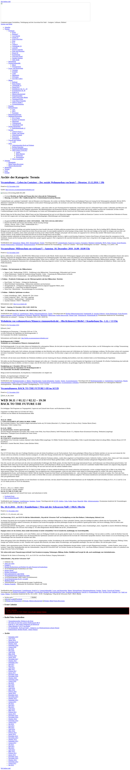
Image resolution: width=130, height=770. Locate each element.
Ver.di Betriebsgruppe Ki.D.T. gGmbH (16, 579)
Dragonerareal (16, 66)
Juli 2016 (11, 683)
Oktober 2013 (12, 739)
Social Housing (121, 243)
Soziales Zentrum (17, 58)
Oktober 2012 (12, 760)
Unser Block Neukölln (19, 101)
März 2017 (11, 669)
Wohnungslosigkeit (29, 244)
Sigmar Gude (73, 315)
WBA (10, 143)
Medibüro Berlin (10, 580)
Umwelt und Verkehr (14, 140)
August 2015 (12, 702)
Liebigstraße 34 (17, 46)
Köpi (13, 41)
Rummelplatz (16, 54)
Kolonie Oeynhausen (18, 119)
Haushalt (46, 592)
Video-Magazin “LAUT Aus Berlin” (19, 626)
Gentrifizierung (24, 313)
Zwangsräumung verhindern (70, 382)
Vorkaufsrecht (82, 315)
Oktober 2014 (12, 719)
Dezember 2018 (13, 642)
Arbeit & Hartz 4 (17, 131)
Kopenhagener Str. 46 (18, 90)
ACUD (56, 501)
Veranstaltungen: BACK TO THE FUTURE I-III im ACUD (30, 388)
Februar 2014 (12, 732)
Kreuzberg (84, 243)
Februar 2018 (12, 655)
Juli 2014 (11, 724)
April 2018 (11, 652)
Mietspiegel (44, 315)
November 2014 (13, 717)
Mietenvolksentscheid (18, 94)
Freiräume (11, 31)
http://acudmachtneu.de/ (12, 498)
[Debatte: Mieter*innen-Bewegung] (54, 601)
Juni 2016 (11, 685)
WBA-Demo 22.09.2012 (19, 150)
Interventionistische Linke (57, 592)
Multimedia (8, 167)
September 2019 (13, 637)
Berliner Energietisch (11, 572)
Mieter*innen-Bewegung (15, 164)
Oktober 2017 (12, 661)
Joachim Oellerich (99, 313)
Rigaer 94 (15, 53)
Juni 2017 (11, 664)
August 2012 (12, 763)
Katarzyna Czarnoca (74, 243)
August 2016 (12, 681)
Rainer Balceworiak (62, 315)
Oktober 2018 (12, 644)
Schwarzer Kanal (17, 56)
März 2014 (11, 731)
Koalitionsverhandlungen (73, 592)
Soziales (10, 130)
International (12, 61)
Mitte (85, 501)
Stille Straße (15, 60)
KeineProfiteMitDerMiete (20, 149)
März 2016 (11, 690)
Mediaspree (15, 75)
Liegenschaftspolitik (14, 63)
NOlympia (15, 77)
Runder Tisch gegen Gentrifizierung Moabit (24, 382)
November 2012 (13, 758)
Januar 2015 (12, 714)
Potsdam (11, 106)
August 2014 (12, 722)
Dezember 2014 (13, 715)
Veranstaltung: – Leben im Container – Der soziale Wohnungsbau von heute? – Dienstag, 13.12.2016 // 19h (52, 182)
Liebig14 (15, 44)
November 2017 (13, 659)
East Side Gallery (17, 78)
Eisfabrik (15, 72)
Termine (7, 169)
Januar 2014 (12, 734)
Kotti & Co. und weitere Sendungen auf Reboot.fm (23, 624)
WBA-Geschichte (17, 159)
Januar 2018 (12, 657)
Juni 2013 (11, 746)
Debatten (7, 160)
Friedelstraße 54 (88, 313)
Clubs (66, 501)
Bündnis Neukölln (10, 584)
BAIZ (14, 32)
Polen (109, 243)
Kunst (75, 501)
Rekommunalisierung (14, 114)
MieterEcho (36, 315)
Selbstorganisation (93, 501)
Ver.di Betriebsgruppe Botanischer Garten (17, 575)
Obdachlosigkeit (17, 135)
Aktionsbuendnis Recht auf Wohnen (23, 145)
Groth (14, 73)
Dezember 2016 (13, 674)
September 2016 (13, 679)
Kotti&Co (8, 565)
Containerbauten (62, 243)
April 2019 (11, 638)
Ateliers (61, 501)
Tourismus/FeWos (17, 99)
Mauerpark (15, 121)
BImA (14, 65)
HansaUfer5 (16, 87)
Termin (42, 243)
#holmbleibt (12, 162)
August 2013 (12, 743)
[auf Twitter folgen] (12, 599)
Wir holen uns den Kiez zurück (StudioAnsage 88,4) (24, 623)
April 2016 (11, 688)
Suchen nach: (9, 597)
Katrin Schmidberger (18, 315)
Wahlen (7, 594)
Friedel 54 (15, 37)
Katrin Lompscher (6, 315)
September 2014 (13, 720)
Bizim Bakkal (16, 84)
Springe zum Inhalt (6, 24)
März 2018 (11, 654)
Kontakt (7, 172)
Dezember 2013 (13, 736)
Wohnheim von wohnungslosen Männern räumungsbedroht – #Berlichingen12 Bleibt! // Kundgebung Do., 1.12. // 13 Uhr (59, 321)
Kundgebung (118, 381)
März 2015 (11, 710)
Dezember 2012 (13, 756)
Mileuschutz (52, 315)
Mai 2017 (11, 666)
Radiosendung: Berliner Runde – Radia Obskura (23, 629)
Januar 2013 (12, 755)
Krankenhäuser (93, 592)
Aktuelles (7, 27)
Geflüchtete (30, 592)
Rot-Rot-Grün (107, 592)
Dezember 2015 (13, 695)
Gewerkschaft (38, 592)
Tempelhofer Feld (17, 125)
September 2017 (13, 662)
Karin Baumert (122, 313)
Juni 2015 (11, 705)
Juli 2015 (11, 703)
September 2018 (13, 645)
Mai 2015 (11, 707)
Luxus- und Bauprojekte (15, 68)
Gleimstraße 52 (16, 85)
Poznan (113, 243)
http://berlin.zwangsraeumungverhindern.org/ (34, 338)
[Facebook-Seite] (18, 599)
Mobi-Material (20, 154)
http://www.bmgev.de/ (20, 304)
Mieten (10, 80)
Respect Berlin (9, 570)
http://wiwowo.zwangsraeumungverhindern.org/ (20, 189)
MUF (14, 111)
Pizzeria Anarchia (17, 49)
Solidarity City (116, 592)
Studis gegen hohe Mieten (20, 97)
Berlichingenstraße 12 (18, 128)
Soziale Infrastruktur (14, 126)
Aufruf (18, 152)
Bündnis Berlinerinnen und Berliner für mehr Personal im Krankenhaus (26, 567)
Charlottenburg (109, 381)
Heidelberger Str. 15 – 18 (19, 89)
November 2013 (13, 738)
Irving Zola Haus (17, 39)
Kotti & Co (15, 92)
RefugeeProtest (13, 107)
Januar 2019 (12, 640)
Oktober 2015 (12, 698)
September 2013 (13, 741)
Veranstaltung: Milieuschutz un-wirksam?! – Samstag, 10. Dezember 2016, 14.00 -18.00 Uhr (45, 248)
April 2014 (11, 729)
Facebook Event (9, 496)
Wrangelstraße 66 (92, 315)
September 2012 (13, 761)
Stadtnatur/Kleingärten (15, 116)
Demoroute (19, 155)
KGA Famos (16, 118)
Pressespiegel (20, 157)
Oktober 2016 (12, 678)
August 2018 (12, 647)
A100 (14, 142)
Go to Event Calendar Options (37, 612)
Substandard (19, 244)
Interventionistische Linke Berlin (14, 574)
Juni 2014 (11, 726)
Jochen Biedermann (111, 313)
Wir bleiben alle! (6, 1)
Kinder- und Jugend (18, 133)
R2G (100, 592)
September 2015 (13, 700)
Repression (15, 137)
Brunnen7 (15, 34)
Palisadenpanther (17, 96)
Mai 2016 (11, 686)
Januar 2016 (12, 693)
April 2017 (11, 667)
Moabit (125, 381)
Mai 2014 (11, 727)
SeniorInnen (16, 138)
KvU (13, 43)
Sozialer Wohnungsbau (8, 244)
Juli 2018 (11, 649)
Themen (7, 29)
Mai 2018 (11, 650)
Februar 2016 (12, 691)
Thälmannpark (16, 123)
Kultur (70, 501)
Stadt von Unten (9, 563)
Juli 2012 (11, 765)
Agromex (15, 70)
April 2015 (11, 708)
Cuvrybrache (16, 36)
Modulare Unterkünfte (95, 243)
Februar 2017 (12, 671)
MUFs (104, 243)
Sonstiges (32, 501)
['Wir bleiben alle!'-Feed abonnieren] (7, 599)
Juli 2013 (11, 744)
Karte (6, 171)
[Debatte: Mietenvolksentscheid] (32, 601)
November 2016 (13, 676)
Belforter (15, 82)
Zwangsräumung (56, 382)
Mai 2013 (11, 748)
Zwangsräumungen (18, 104)
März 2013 (11, 751)
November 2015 (13, 697)
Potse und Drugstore (18, 51)
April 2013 (11, 750)
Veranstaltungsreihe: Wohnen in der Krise (20, 621)
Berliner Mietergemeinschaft (74, 313)
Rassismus (15, 113)
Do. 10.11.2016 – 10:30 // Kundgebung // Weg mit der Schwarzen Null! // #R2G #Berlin (43, 507)
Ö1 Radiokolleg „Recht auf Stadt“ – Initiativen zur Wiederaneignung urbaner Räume (33, 628)
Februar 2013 (12, 753)
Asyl (13, 109)
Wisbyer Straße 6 (17, 102)
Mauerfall (80, 501)
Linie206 (15, 48)
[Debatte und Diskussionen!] (13, 601)
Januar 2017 (12, 673)
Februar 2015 (12, 712)
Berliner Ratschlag (17, 147)
